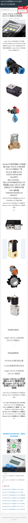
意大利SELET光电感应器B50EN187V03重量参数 (13, 495)
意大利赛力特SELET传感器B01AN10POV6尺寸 (13, 506)
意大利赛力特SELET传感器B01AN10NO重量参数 (13, 498)
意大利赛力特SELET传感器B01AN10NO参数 (12, 500)
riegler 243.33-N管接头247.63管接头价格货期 (13, 475)
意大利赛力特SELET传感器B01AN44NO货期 (12, 489)
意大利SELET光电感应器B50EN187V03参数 (12, 492)
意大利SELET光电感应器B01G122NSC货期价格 (13, 509)
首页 (2, 9)
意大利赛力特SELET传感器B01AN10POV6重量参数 (14, 503)
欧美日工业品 (6, 9)
